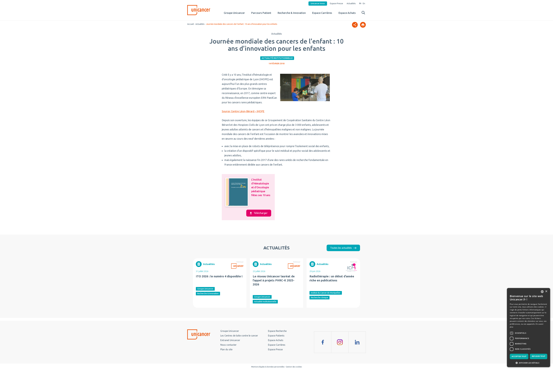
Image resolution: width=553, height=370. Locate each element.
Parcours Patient (261, 12)
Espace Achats (347, 12)
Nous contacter (228, 344)
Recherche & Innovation (292, 12)
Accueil (190, 24)
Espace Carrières (322, 12)
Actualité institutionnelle (277, 58)
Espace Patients (276, 335)
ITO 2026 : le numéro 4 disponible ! (219, 276)
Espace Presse (336, 3)
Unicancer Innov (318, 3)
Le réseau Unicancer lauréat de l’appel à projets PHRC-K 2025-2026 (274, 280)
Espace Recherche (277, 331)
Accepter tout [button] (519, 356)
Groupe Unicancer (234, 12)
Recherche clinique (319, 297)
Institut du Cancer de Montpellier (325, 293)
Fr (360, 3)
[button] (528, 362)
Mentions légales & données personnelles (267, 367)
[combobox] (542, 291)
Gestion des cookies (294, 367)
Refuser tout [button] (538, 356)
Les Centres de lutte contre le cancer (239, 335)
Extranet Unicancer (230, 340)
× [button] (546, 291)
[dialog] (528, 327)
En (364, 3)
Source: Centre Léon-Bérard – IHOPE (243, 111)
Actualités (351, 3)
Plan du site (226, 349)
